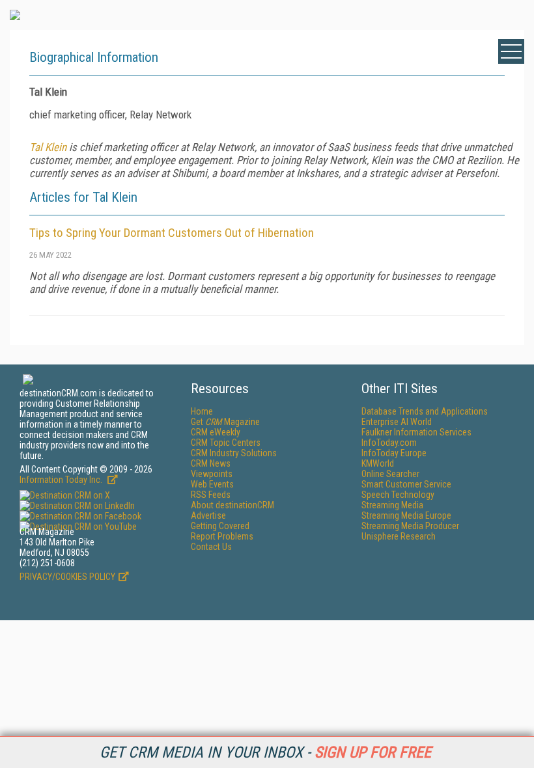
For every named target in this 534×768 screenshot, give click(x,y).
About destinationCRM (232, 505)
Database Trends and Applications (424, 411)
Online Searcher (390, 474)
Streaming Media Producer (410, 526)
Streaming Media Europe (406, 515)
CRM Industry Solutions (234, 453)
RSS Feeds (211, 494)
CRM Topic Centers (225, 442)
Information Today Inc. (62, 479)
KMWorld (377, 463)
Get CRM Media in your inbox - (265, 752)
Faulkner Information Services (416, 432)
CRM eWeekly (215, 432)
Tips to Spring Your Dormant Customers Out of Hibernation (171, 232)
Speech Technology (397, 494)
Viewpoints (211, 474)
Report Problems (222, 536)
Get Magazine (225, 422)
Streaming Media (392, 505)
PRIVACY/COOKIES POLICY (67, 576)
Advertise (208, 515)
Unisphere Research (398, 536)
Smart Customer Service (406, 484)
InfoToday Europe (394, 453)
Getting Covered (220, 526)
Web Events (212, 484)
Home (202, 411)
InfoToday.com (389, 442)
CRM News (211, 463)
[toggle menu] (511, 51)
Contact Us (211, 547)
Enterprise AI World (396, 422)
